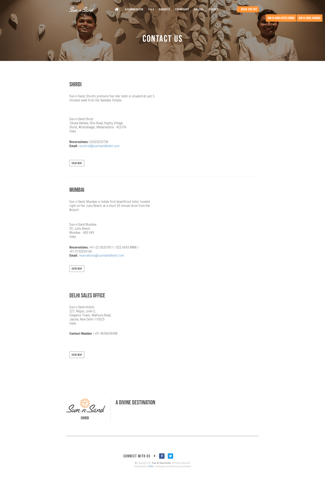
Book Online (249, 9)
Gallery (199, 9)
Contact (213, 9)
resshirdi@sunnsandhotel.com (99, 146)
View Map (77, 163)
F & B (151, 9)
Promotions (182, 9)
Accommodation (134, 9)
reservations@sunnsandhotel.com (101, 255)
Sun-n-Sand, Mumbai (309, 18)
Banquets (164, 9)
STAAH (150, 466)
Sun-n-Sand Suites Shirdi (281, 18)
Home (117, 10)
